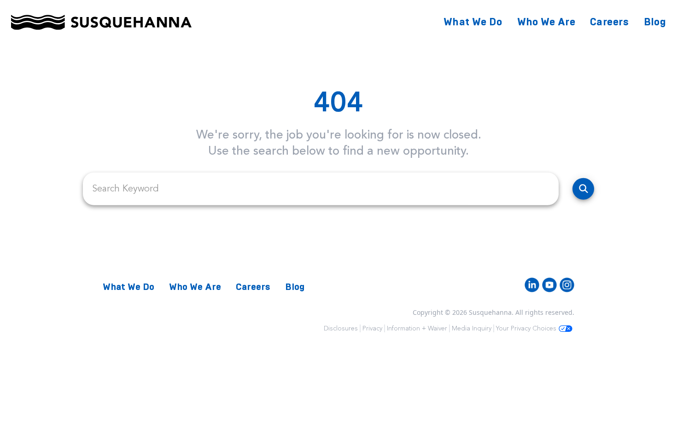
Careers (609, 22)
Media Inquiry (471, 328)
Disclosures (341, 328)
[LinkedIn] (532, 285)
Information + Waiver (417, 328)
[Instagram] (567, 285)
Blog (655, 22)
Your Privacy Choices (526, 328)
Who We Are (546, 22)
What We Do (473, 22)
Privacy (372, 328)
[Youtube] (549, 285)
